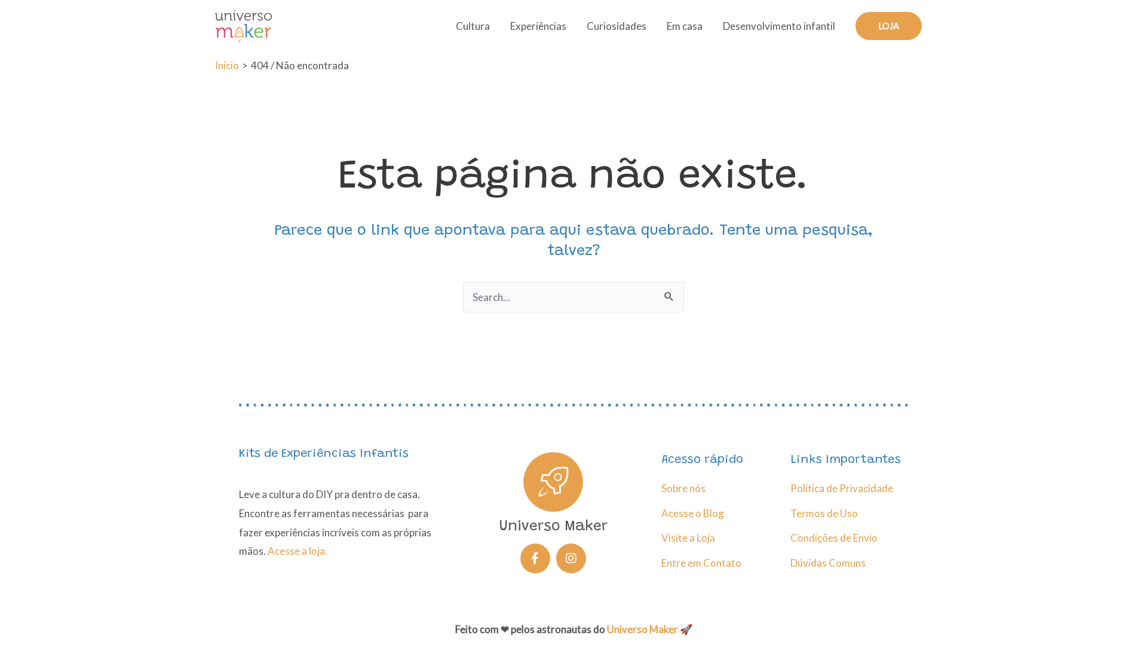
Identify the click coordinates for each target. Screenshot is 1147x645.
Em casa (685, 26)
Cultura (473, 26)
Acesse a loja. (297, 551)
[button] (888, 26)
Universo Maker (642, 629)
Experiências (538, 26)
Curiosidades (616, 26)
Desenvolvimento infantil (779, 26)
